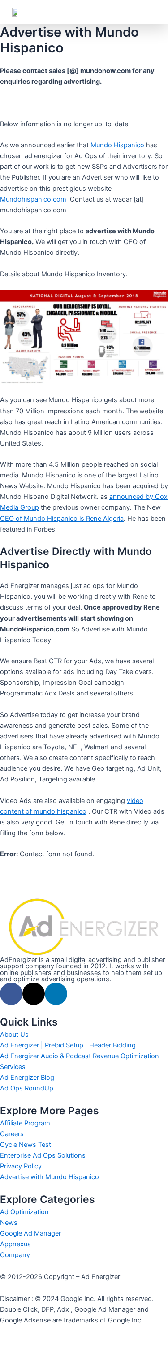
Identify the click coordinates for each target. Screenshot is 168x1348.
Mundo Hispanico (117, 145)
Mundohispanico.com (33, 199)
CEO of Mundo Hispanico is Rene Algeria (62, 519)
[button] (149, 11)
